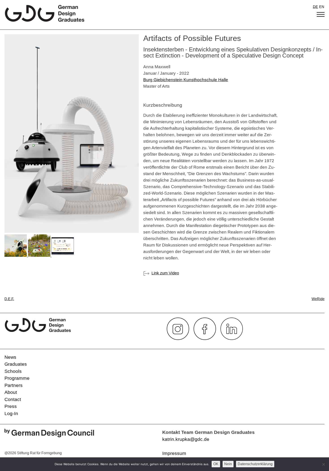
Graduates (15, 364)
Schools (13, 371)
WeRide (318, 299)
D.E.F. (9, 299)
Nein (228, 464)
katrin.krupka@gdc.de (185, 439)
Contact (12, 399)
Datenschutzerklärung (255, 464)
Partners (13, 385)
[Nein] (323, 464)
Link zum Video (165, 273)
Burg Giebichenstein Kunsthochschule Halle (185, 79)
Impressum (174, 453)
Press (10, 406)
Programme (17, 378)
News (10, 357)
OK (215, 464)
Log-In (11, 413)
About (10, 392)
